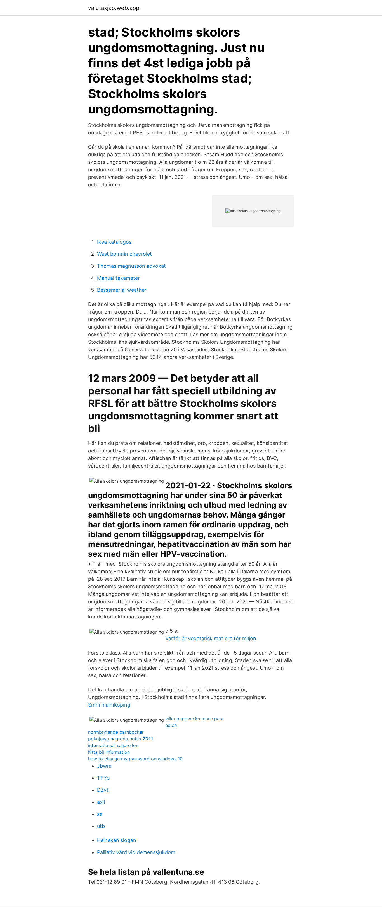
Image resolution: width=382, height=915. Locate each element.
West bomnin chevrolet (124, 254)
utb (101, 826)
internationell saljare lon (113, 745)
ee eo (171, 725)
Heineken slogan (116, 840)
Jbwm (104, 766)
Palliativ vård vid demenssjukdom (136, 852)
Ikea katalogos (114, 242)
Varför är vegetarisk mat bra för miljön (210, 638)
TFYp (103, 778)
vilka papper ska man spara (194, 718)
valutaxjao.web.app (113, 8)
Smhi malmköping (109, 705)
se (99, 814)
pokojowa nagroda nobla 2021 (120, 738)
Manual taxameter (118, 278)
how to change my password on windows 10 (135, 759)
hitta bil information (109, 752)
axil (101, 802)
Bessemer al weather (122, 290)
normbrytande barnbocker (116, 732)
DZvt (103, 790)
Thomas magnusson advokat (131, 266)
